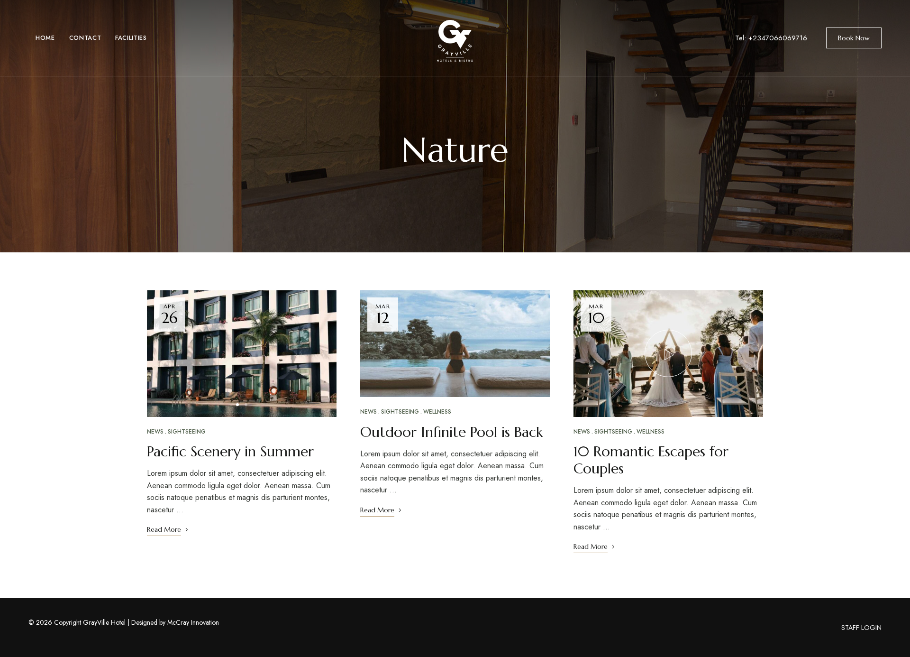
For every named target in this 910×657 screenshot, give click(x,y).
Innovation (205, 622)
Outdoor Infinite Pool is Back (451, 432)
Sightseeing (187, 431)
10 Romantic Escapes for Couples (650, 460)
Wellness (437, 411)
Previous (162, 353)
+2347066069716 (777, 38)
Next (320, 353)
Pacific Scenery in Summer (230, 451)
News (155, 431)
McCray (178, 622)
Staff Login (861, 627)
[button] (854, 38)
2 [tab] (246, 404)
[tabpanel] (241, 354)
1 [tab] (237, 404)
